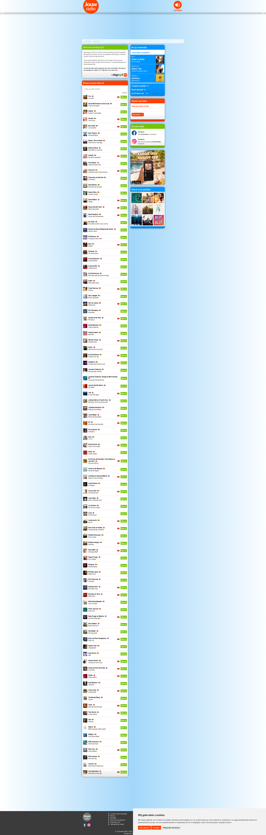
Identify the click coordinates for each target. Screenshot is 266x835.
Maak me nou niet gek (97, 477)
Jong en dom (92, 713)
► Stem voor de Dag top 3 (116, 820)
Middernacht (92, 267)
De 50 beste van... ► (140, 93)
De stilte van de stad (95, 186)
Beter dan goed (95, 208)
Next (263, 13)
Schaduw (92, 430)
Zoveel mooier (93, 193)
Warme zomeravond (95, 706)
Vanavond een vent (94, 163)
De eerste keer (93, 742)
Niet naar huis (93, 587)
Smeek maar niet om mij (96, 363)
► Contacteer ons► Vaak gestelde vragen (116, 823)
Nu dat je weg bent (94, 156)
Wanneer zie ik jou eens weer (98, 401)
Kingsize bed (93, 341)
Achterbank (92, 691)
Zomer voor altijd (94, 445)
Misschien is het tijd (95, 772)
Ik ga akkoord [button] (144, 828)
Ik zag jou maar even (95, 237)
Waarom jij (93, 573)
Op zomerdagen (95, 469)
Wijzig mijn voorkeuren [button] (171, 828)
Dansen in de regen (94, 112)
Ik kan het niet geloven (95, 215)
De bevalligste (93, 134)
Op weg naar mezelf (95, 370)
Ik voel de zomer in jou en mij (98, 223)
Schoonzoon (92, 514)
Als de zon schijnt (94, 506)
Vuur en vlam (95, 602)
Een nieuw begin (93, 735)
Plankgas (92, 484)
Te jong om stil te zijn (95, 661)
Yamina (90, 720)
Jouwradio (87, 41)
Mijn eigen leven (93, 282)
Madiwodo (93, 304)
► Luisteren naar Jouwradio (117, 814)
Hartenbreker (93, 259)
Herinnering (92, 757)
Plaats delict (92, 676)
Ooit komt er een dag (95, 141)
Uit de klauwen (93, 252)
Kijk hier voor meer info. (110, 70)
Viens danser (92, 750)
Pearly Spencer (93, 326)
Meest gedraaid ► (139, 89)
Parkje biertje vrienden (96, 528)
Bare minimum (93, 624)
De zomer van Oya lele (95, 423)
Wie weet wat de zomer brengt (98, 274)
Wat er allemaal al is (95, 499)
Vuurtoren (91, 119)
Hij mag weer (92, 632)
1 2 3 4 (90, 438)
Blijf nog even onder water (97, 728)
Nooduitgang (92, 565)
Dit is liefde (93, 558)
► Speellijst (112, 818)
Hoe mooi (93, 610)
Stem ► (124, 97)
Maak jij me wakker (95, 408)
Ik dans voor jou (93, 355)
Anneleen (93, 311)
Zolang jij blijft (93, 551)
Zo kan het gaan (93, 393)
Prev (2, 13)
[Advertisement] (175, 76)
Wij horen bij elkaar (94, 416)
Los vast (91, 97)
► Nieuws (111, 816)
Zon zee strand (93, 492)
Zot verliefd (92, 127)
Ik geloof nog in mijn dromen (97, 171)
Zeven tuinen (92, 453)
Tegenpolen (92, 647)
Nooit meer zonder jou (95, 765)
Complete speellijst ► (140, 86)
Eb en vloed (94, 536)
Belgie (90, 245)
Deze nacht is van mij (95, 348)
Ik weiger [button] (156, 828)
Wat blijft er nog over (95, 149)
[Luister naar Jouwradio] (177, 10)
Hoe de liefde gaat (96, 617)
